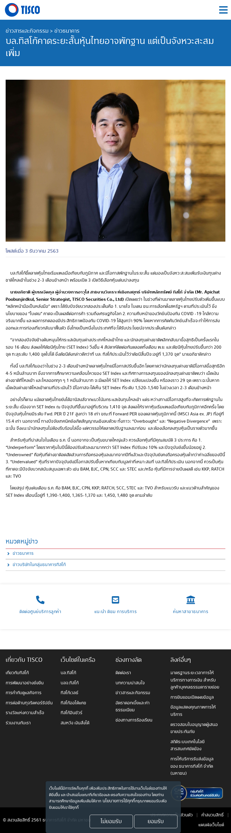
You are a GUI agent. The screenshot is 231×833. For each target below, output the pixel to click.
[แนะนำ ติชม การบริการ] (115, 600)
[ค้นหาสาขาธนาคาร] (190, 600)
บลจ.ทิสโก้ (70, 683)
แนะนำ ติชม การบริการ (115, 612)
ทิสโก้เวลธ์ (69, 693)
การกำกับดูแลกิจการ (23, 693)
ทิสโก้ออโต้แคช (73, 703)
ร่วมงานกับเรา (18, 723)
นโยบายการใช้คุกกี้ (119, 801)
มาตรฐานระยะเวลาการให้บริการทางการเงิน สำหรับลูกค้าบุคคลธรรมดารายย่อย (194, 680)
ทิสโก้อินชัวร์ (71, 713)
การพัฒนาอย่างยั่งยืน (25, 683)
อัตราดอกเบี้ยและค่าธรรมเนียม (132, 706)
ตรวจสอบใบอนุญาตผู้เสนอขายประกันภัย (194, 728)
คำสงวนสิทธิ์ (212, 815)
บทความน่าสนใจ (130, 683)
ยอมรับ (156, 821)
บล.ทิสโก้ (68, 673)
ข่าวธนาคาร (66, 31)
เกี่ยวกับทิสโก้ (17, 673)
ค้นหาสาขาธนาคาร (190, 612)
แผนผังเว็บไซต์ (211, 825)
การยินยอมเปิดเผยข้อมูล (192, 697)
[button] (223, 10)
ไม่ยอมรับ (111, 821)
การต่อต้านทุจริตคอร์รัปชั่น (29, 703)
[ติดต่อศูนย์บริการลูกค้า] (40, 600)
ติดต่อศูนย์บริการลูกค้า (40, 612)
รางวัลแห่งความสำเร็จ (25, 713)
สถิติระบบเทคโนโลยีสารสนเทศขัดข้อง (187, 745)
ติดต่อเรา (123, 673)
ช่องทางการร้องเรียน (133, 720)
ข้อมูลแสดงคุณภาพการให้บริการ (193, 711)
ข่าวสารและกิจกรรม (27, 31)
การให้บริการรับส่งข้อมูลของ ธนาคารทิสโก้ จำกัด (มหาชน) (192, 766)
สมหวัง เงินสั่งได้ (75, 723)
